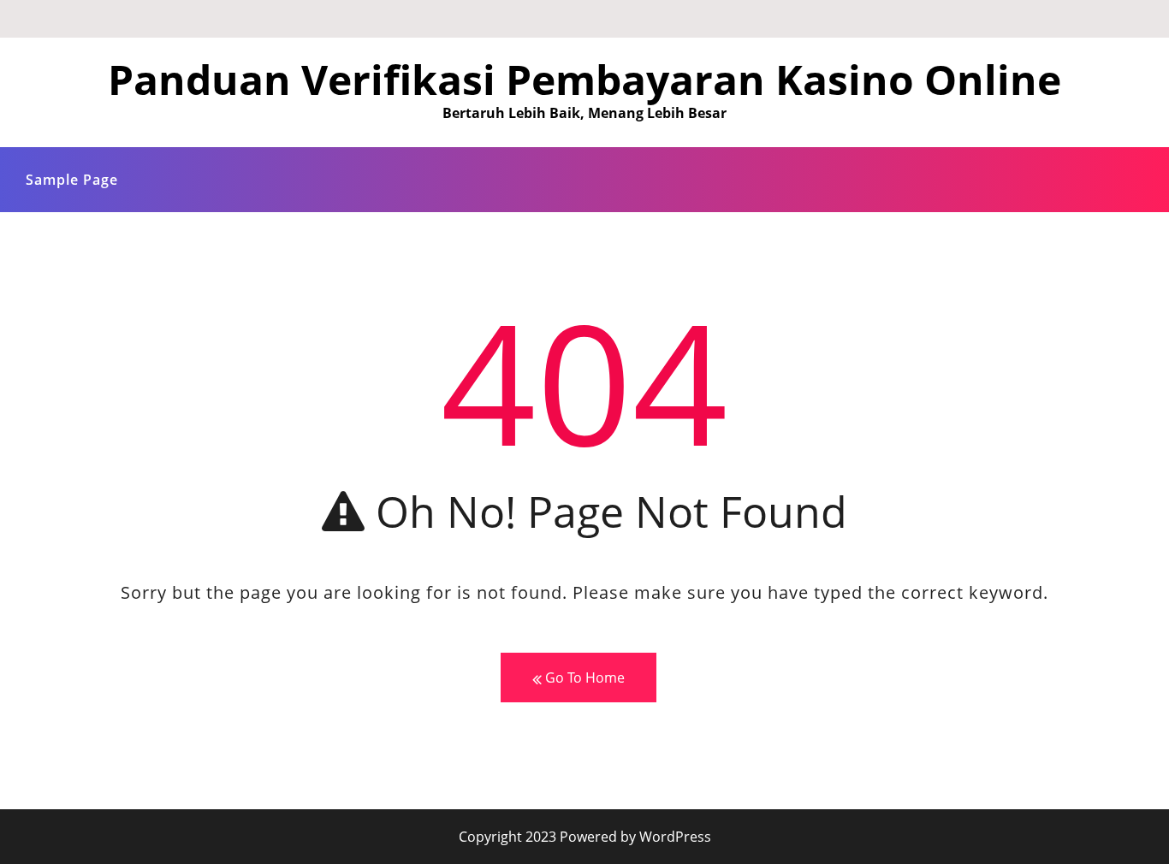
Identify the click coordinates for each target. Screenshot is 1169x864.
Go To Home (583, 677)
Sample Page (72, 179)
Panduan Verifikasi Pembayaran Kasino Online (584, 79)
